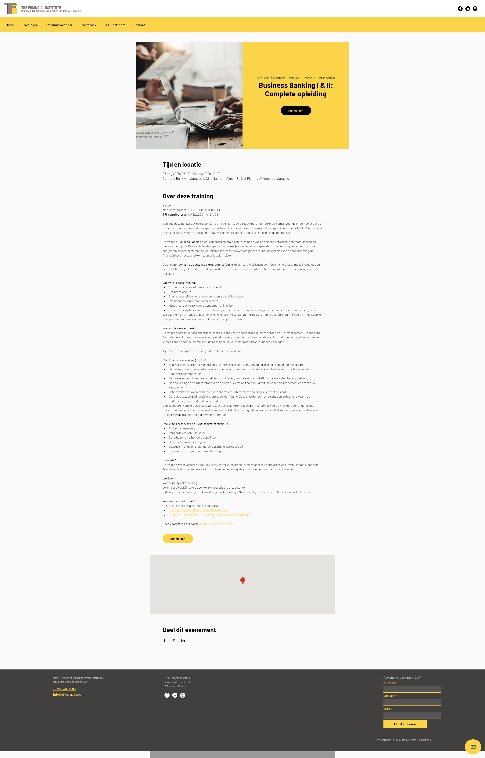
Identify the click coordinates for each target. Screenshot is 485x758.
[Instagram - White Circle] (182, 695)
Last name (390, 695)
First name (390, 682)
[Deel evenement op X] (174, 640)
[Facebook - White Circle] (167, 695)
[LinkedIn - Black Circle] (467, 8)
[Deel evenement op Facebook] (164, 640)
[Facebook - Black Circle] (460, 8)
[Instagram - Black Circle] (475, 8)
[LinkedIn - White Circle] (174, 695)
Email (387, 708)
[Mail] (473, 746)
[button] (114, 24)
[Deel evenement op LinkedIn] (183, 640)
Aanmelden (296, 110)
